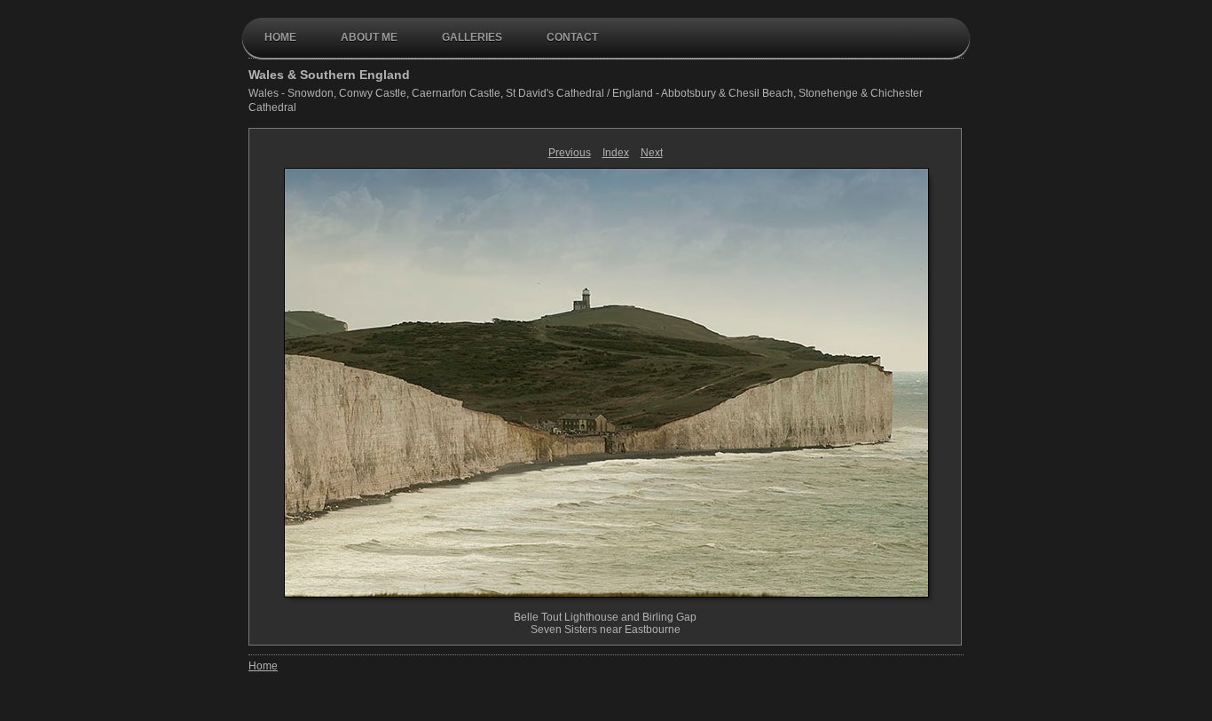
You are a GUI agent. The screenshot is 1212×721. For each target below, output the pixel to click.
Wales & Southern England (329, 74)
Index (615, 153)
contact (572, 37)
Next (652, 153)
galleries (472, 37)
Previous (569, 153)
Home (280, 37)
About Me (369, 37)
